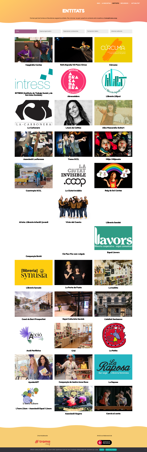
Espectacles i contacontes (70, 31)
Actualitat (135, 3)
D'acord (102, 449)
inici (98, 3)
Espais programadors (45, 31)
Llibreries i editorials (116, 31)
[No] (145, 449)
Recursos (124, 3)
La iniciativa (106, 3)
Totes (17, 31)
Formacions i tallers (92, 31)
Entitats (115, 3)
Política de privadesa (111, 449)
